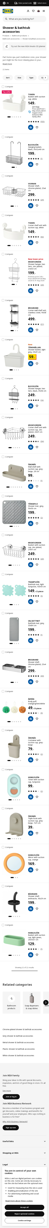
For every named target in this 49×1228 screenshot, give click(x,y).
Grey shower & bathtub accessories (18, 1036)
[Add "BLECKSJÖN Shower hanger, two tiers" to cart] (30, 406)
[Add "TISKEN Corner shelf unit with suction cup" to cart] (30, 242)
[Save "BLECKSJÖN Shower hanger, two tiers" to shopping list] (37, 406)
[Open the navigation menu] (43, 11)
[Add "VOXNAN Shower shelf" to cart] (30, 205)
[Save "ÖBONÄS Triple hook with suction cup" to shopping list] (37, 833)
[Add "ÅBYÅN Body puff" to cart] (30, 718)
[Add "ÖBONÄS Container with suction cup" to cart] (30, 759)
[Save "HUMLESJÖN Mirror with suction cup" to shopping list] (37, 869)
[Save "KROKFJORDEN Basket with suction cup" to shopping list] (37, 564)
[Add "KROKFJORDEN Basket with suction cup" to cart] (30, 564)
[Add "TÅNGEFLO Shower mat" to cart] (30, 523)
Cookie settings (24, 1220)
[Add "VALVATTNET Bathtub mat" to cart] (30, 640)
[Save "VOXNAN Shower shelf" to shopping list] (37, 205)
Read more (7, 64)
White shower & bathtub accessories (18, 1055)
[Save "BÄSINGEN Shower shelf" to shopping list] (37, 908)
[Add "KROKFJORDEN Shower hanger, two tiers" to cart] (30, 290)
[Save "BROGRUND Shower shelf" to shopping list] (37, 681)
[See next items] (45, 78)
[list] (24, 1003)
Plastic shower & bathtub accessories (19, 1049)
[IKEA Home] (8, 11)
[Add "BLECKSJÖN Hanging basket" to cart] (30, 164)
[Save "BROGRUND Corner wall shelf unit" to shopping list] (37, 330)
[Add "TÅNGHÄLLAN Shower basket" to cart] (30, 363)
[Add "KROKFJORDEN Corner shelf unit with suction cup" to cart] (30, 447)
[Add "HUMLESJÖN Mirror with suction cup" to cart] (30, 869)
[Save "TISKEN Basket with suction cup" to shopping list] (37, 127)
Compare (9, 86)
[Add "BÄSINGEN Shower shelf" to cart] (30, 908)
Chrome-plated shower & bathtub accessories (22, 1029)
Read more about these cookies (19, 1201)
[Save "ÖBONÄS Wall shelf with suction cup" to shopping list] (37, 486)
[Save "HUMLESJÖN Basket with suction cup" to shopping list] (37, 954)
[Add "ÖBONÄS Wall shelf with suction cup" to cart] (30, 486)
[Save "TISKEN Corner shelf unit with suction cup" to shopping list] (37, 242)
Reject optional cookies (24, 1214)
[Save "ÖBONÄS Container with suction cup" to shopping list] (37, 759)
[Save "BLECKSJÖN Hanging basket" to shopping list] (37, 164)
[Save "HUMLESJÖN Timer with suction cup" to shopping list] (37, 797)
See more (7, 1090)
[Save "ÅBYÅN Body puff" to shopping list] (37, 718)
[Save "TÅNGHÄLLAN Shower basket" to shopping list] (37, 363)
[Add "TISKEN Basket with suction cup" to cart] (30, 127)
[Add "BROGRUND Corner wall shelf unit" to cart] (30, 330)
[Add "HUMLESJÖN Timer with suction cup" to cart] (30, 797)
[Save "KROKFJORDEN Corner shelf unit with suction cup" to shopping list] (37, 447)
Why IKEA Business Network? (15, 1121)
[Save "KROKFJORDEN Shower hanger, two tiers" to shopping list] (37, 290)
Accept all (24, 1207)
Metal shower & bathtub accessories (18, 1042)
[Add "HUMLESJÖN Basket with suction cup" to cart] (30, 954)
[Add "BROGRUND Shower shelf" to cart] (30, 681)
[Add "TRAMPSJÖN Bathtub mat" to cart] (30, 601)
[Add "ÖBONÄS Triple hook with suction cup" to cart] (30, 833)
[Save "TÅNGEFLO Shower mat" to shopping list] (37, 523)
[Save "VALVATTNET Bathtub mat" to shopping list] (37, 640)
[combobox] (24, 19)
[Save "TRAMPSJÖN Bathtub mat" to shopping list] (37, 601)
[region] (24, 1196)
